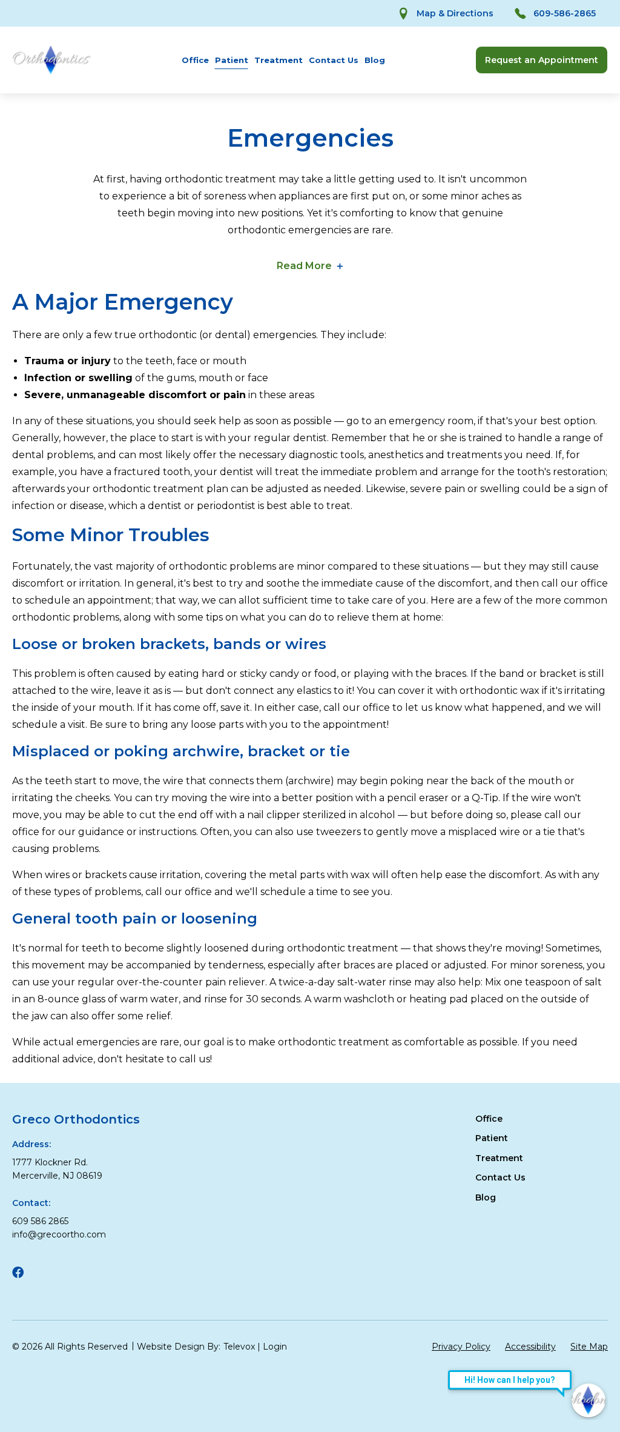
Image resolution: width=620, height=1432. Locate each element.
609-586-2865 (564, 13)
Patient (231, 60)
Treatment (278, 60)
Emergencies (310, 138)
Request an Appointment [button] (541, 60)
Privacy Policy (461, 1346)
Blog (374, 60)
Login (275, 1346)
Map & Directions (455, 13)
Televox (239, 1346)
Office (195, 60)
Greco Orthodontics (76, 1119)
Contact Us (333, 60)
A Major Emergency (122, 302)
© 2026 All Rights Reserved (70, 1346)
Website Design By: (178, 1346)
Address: (31, 1144)
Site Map (589, 1346)
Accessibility (530, 1346)
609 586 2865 (40, 1221)
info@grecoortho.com (59, 1234)
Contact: (31, 1202)
